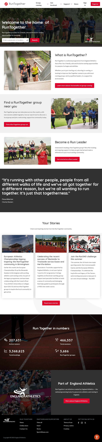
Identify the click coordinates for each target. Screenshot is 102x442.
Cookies (66, 429)
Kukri (39, 426)
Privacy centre (69, 426)
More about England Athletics (77, 401)
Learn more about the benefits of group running (74, 85)
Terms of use (68, 422)
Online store (24, 426)
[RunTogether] (14, 4)
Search (34, 40)
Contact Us (23, 429)
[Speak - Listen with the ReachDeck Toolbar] (97, 437)
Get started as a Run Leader (67, 159)
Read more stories (51, 303)
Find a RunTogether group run (17, 124)
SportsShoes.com (43, 432)
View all (39, 422)
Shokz (39, 429)
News (22, 422)
